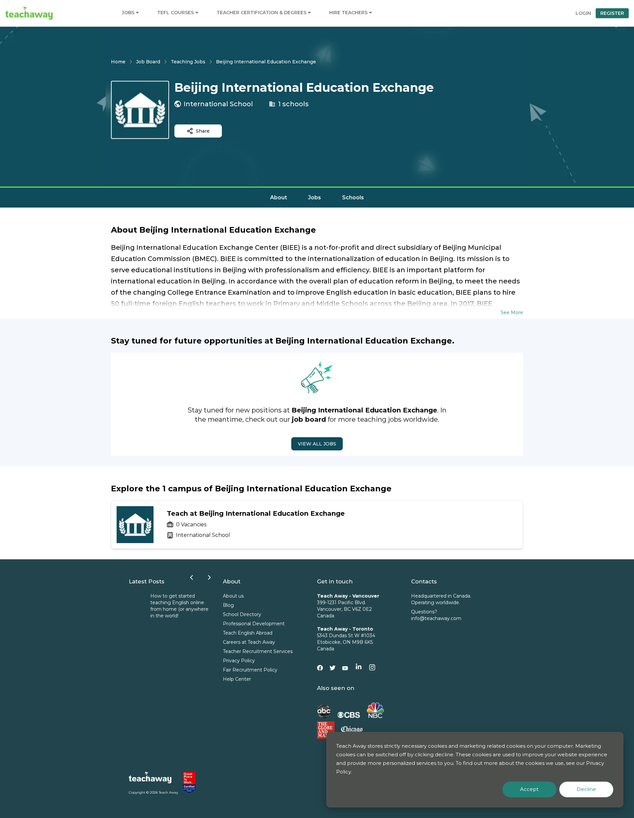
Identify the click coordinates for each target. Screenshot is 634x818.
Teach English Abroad (247, 633)
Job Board (148, 62)
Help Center (237, 679)
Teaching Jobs (188, 62)
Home (118, 62)
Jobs (314, 197)
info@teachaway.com (436, 618)
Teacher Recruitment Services (258, 651)
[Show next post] (209, 577)
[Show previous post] (191, 577)
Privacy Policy (239, 661)
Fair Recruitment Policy (250, 670)
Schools (353, 197)
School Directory (242, 614)
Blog (228, 605)
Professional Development (254, 624)
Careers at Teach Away (249, 642)
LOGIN (583, 13)
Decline (586, 789)
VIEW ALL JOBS (317, 444)
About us (233, 596)
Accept (529, 789)
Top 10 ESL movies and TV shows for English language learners (159, 602)
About (278, 197)
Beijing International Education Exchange (266, 62)
